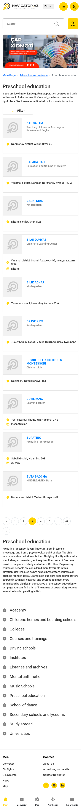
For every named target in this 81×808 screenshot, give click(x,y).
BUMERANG (35, 399)
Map (5, 786)
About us (48, 763)
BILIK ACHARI (36, 282)
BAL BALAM (35, 123)
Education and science (34, 75)
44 (66, 521)
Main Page (9, 75)
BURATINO (34, 437)
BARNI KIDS (35, 201)
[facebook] (46, 785)
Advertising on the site (56, 769)
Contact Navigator (54, 775)
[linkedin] (62, 785)
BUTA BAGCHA (37, 476)
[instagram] (54, 785)
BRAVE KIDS (35, 321)
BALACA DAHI (36, 162)
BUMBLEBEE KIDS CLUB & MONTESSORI (44, 361)
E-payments (9, 775)
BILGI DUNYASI (37, 239)
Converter (8, 763)
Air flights (8, 769)
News (6, 780)
